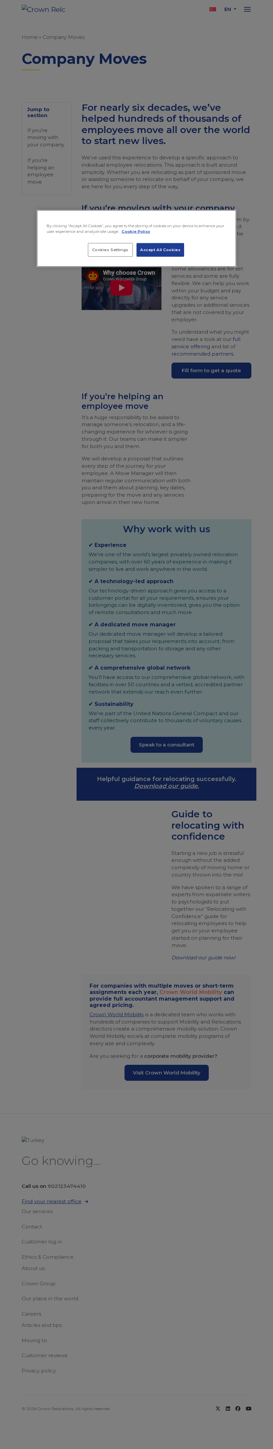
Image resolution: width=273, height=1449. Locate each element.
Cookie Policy (136, 231)
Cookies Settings (110, 249)
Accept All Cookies (160, 249)
